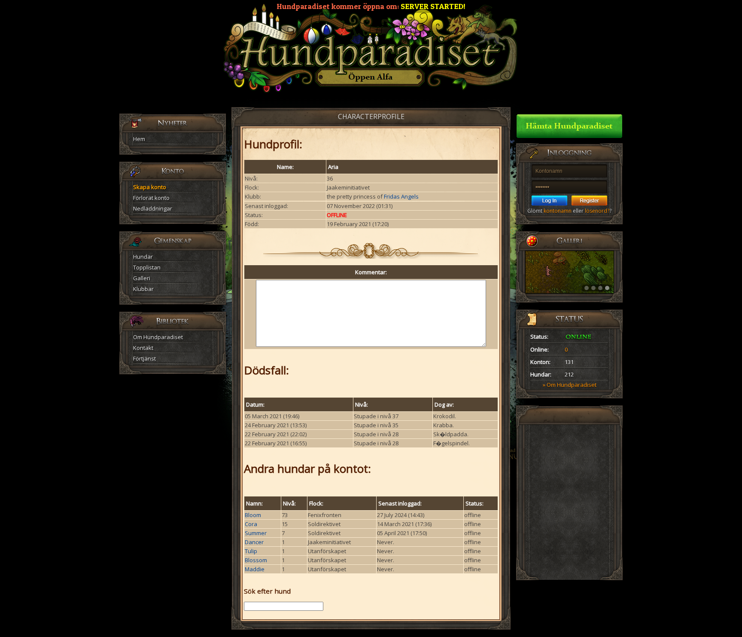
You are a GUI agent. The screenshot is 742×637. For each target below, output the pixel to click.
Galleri (141, 278)
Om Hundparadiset (158, 337)
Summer (256, 533)
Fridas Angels (401, 196)
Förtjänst (144, 358)
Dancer (254, 542)
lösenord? (597, 210)
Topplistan (147, 267)
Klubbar (143, 289)
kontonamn (558, 210)
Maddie (255, 569)
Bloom (253, 515)
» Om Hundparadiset (569, 385)
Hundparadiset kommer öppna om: (371, 6)
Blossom (256, 560)
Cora (251, 524)
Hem (139, 139)
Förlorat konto (151, 198)
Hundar (143, 256)
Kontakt (143, 348)
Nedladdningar (152, 208)
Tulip (251, 551)
